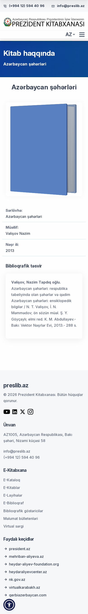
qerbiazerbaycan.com (27, 595)
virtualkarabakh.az (24, 587)
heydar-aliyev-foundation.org (34, 564)
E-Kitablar (11, 487)
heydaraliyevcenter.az (28, 572)
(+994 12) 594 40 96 (26, 6)
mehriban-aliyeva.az (26, 556)
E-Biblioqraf (13, 503)
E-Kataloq (11, 480)
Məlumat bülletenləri (20, 518)
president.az (19, 549)
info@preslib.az (71, 6)
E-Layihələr (12, 495)
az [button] (68, 34)
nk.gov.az (17, 579)
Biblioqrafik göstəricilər (23, 511)
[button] (9, 604)
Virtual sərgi (13, 526)
